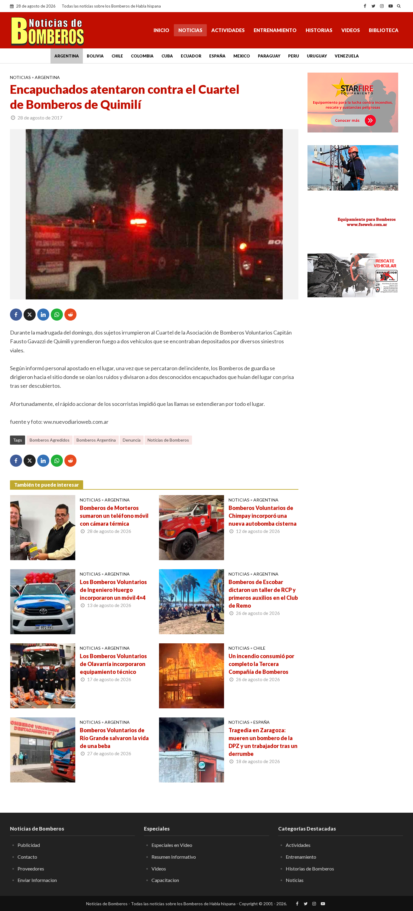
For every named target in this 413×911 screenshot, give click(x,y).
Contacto (27, 857)
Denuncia (132, 439)
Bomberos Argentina (96, 439)
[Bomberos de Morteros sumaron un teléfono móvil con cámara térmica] (42, 527)
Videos (350, 30)
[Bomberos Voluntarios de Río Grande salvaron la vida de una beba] (42, 749)
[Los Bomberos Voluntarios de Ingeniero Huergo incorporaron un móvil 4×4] (42, 601)
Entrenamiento (275, 30)
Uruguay (317, 56)
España (217, 56)
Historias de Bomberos (310, 868)
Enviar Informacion (37, 880)
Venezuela (347, 56)
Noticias (190, 30)
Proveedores (31, 868)
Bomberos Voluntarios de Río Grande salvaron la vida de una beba (114, 738)
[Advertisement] (355, 348)
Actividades (228, 30)
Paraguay (269, 56)
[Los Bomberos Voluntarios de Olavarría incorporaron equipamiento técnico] (42, 675)
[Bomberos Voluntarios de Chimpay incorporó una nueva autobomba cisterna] (191, 527)
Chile (117, 56)
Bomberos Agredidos (50, 439)
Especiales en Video (171, 845)
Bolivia (95, 56)
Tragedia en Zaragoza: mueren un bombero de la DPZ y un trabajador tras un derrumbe (263, 742)
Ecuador (191, 56)
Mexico (241, 56)
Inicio (161, 30)
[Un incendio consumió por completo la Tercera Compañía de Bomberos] (191, 675)
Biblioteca (383, 30)
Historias (319, 30)
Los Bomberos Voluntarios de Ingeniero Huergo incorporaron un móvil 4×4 (113, 590)
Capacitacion (165, 880)
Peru (293, 56)
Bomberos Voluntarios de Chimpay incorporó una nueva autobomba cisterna (263, 515)
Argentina (66, 56)
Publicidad (29, 845)
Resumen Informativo (173, 857)
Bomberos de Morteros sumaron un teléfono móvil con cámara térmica (114, 515)
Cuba (167, 56)
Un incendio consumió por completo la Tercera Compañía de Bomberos (261, 664)
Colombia (142, 56)
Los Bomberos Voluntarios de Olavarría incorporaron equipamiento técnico (113, 664)
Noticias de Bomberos (168, 439)
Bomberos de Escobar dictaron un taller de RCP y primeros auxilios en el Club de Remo (263, 594)
